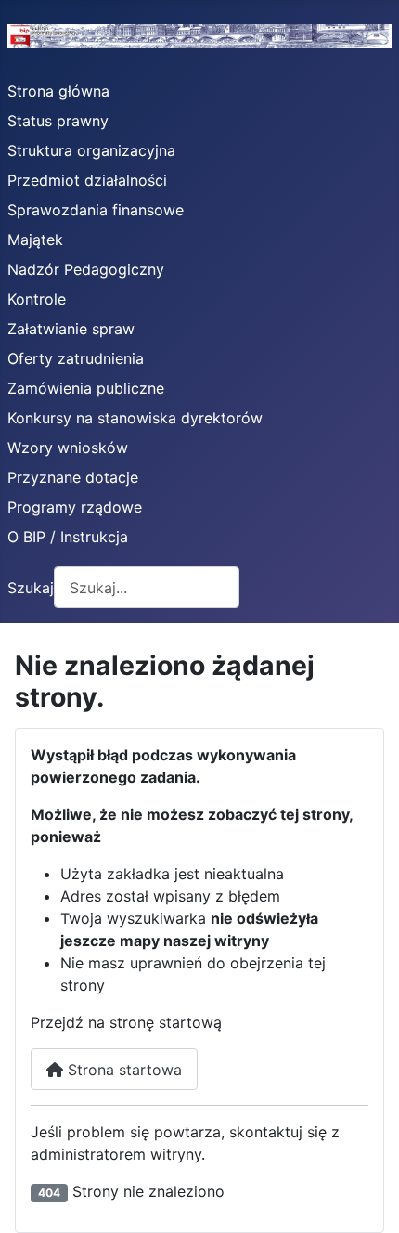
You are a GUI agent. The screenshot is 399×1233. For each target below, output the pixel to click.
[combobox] (146, 587)
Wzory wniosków (67, 447)
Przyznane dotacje (72, 477)
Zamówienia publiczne (85, 388)
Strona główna (58, 91)
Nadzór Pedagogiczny (85, 269)
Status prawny (58, 120)
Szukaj (30, 587)
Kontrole (36, 299)
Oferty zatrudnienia (75, 358)
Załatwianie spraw (71, 328)
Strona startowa (122, 1069)
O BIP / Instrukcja (67, 536)
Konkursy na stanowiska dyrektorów (135, 418)
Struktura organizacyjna (91, 150)
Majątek (35, 239)
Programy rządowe (74, 507)
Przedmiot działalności (87, 180)
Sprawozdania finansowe (95, 210)
